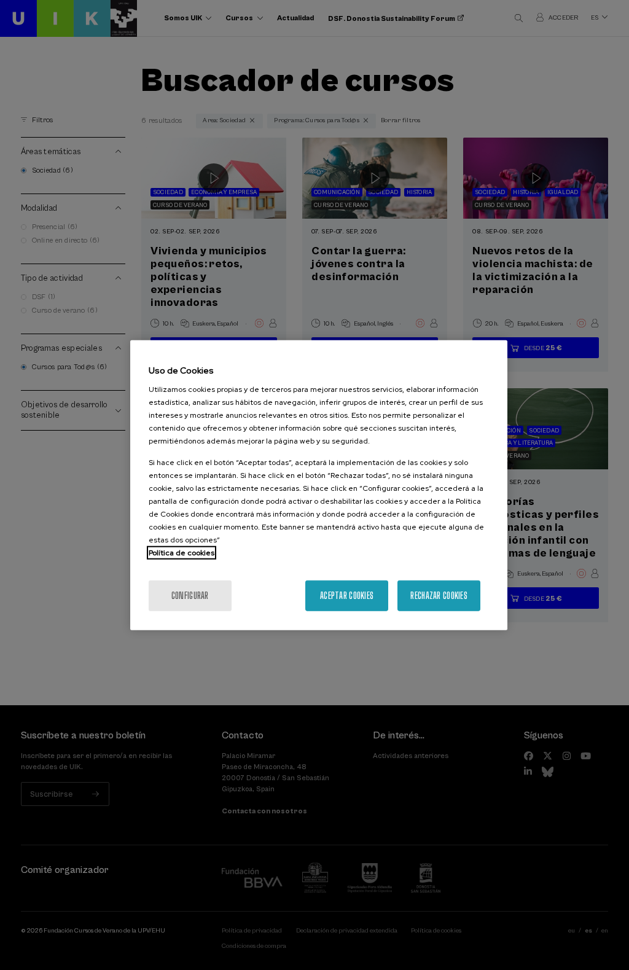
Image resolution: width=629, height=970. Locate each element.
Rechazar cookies (438, 595)
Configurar (190, 595)
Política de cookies (181, 553)
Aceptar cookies (346, 595)
